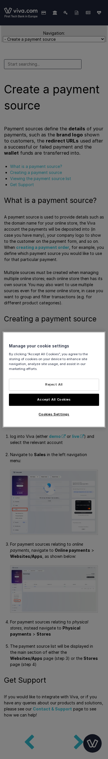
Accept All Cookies (54, 399)
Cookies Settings (54, 414)
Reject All (54, 384)
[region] (54, 379)
